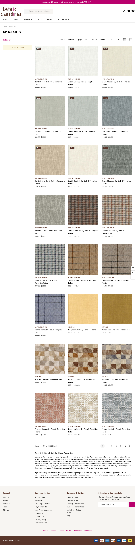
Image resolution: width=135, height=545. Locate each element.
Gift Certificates (41, 523)
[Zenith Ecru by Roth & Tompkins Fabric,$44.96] (83, 61)
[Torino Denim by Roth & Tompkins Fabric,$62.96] (50, 309)
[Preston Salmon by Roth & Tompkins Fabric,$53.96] (50, 408)
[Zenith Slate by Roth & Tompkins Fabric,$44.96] (117, 111)
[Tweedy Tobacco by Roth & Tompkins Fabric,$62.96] (117, 210)
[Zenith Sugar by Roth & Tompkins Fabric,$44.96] (50, 61)
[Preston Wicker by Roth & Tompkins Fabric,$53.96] (83, 408)
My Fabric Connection (83, 531)
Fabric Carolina (65, 531)
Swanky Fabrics (49, 531)
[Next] (130, 446)
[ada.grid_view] (124, 39)
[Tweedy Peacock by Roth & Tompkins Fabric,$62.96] (50, 259)
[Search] (26, 11)
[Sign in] (124, 11)
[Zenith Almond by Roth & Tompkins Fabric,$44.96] (117, 61)
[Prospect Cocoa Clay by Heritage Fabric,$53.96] (83, 359)
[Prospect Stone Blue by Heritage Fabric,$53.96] (117, 359)
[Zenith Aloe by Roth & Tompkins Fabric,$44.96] (50, 111)
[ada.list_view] (130, 39)
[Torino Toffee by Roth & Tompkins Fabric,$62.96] (83, 259)
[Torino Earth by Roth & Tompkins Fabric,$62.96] (117, 259)
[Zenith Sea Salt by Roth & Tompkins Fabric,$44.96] (83, 160)
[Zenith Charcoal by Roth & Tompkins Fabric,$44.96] (117, 160)
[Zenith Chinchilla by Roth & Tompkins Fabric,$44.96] (50, 160)
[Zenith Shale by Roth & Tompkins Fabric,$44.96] (50, 210)
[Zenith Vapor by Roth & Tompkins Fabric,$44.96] (83, 111)
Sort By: (93, 39)
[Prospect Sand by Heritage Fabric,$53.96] (50, 359)
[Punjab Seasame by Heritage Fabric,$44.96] (117, 309)
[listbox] (109, 39)
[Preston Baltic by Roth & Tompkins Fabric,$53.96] (117, 408)
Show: (62, 39)
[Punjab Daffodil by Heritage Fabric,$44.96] (83, 309)
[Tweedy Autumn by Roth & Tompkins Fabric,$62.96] (83, 210)
